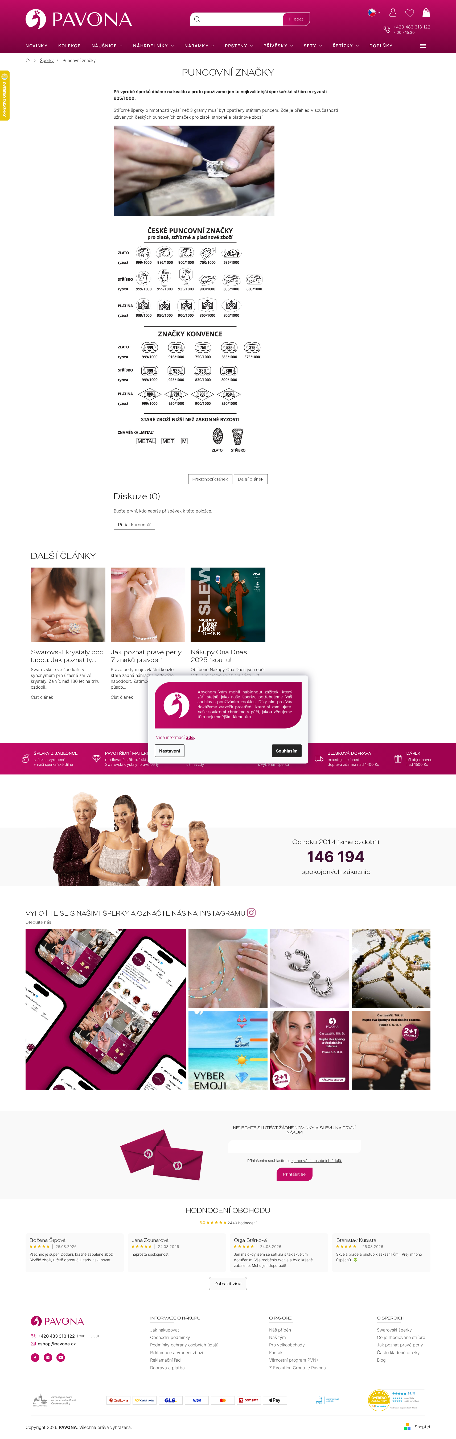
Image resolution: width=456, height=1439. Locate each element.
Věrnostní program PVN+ (294, 1360)
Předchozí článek (210, 479)
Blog (381, 1360)
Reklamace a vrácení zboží (176, 1352)
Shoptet (422, 1427)
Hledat (296, 19)
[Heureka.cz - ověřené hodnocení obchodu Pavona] (396, 1400)
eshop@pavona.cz (57, 1343)
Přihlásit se (294, 1174)
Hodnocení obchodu (228, 1210)
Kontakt (276, 1352)
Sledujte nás (38, 922)
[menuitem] (36, 45)
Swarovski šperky (394, 1330)
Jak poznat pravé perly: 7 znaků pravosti (146, 656)
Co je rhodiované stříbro (401, 1337)
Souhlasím (287, 750)
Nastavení (169, 750)
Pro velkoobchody (287, 1344)
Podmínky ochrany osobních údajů (184, 1344)
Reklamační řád (165, 1360)
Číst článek (42, 697)
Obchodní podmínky (170, 1337)
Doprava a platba (167, 1367)
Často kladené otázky (398, 1352)
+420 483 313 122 (411, 27)
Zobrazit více (228, 1283)
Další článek (251, 479)
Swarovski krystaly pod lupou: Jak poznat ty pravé (67, 656)
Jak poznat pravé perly (400, 1344)
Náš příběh (280, 1330)
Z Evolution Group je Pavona (297, 1367)
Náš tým (277, 1337)
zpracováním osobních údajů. (316, 1160)
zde (190, 737)
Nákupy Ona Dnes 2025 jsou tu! (219, 656)
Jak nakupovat (164, 1330)
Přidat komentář (134, 524)
